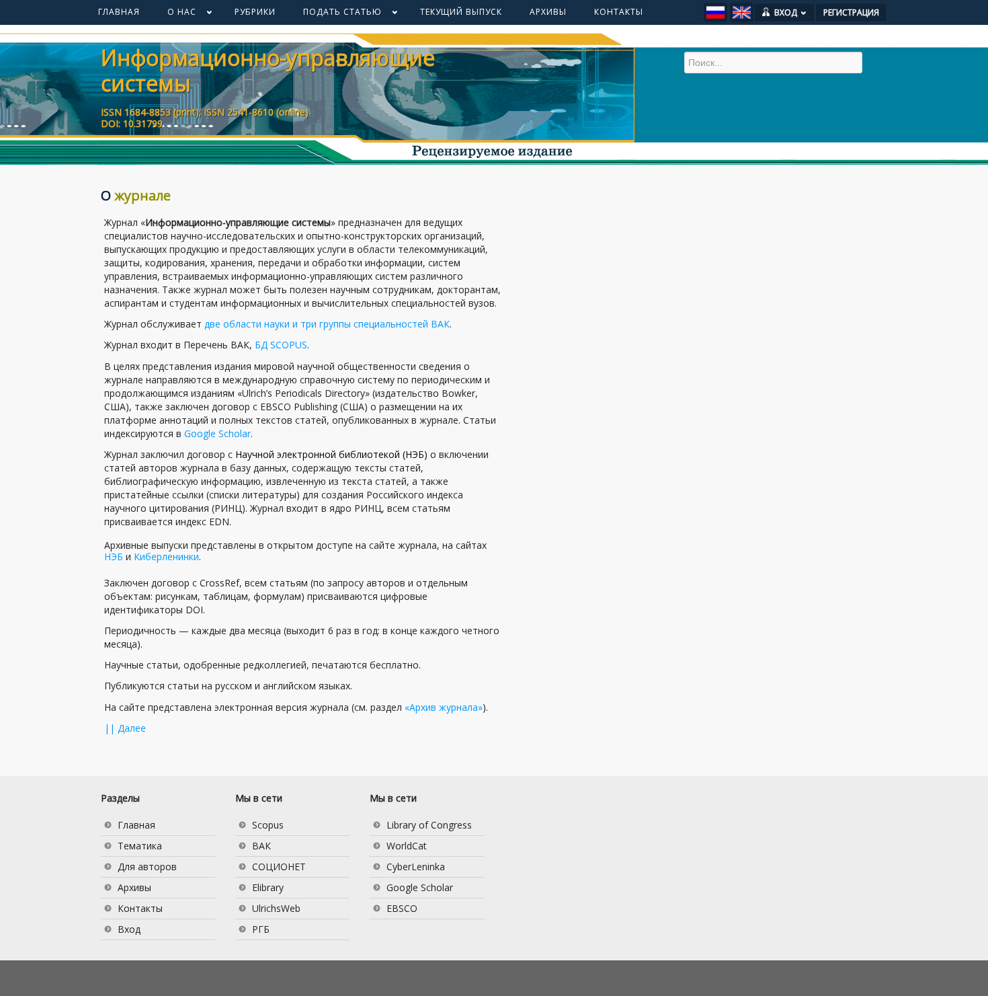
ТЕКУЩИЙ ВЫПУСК (461, 11)
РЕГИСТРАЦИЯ (851, 12)
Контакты (140, 908)
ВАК (261, 845)
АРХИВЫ (548, 11)
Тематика (140, 845)
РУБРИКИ (255, 11)
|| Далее (125, 728)
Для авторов (147, 866)
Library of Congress (429, 824)
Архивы (134, 887)
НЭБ (113, 556)
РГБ (261, 929)
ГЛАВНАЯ (119, 11)
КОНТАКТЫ (618, 11)
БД (281, 344)
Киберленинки (166, 556)
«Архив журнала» (444, 707)
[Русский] (715, 12)
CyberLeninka (415, 866)
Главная (136, 824)
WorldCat (406, 845)
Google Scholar (217, 433)
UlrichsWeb (276, 908)
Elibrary (268, 887)
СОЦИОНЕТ (279, 866)
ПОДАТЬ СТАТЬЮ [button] (335, 15)
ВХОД (785, 12)
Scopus (268, 824)
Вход (129, 929)
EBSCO (401, 908)
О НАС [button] (174, 15)
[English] (741, 12)
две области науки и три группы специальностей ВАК (327, 323)
